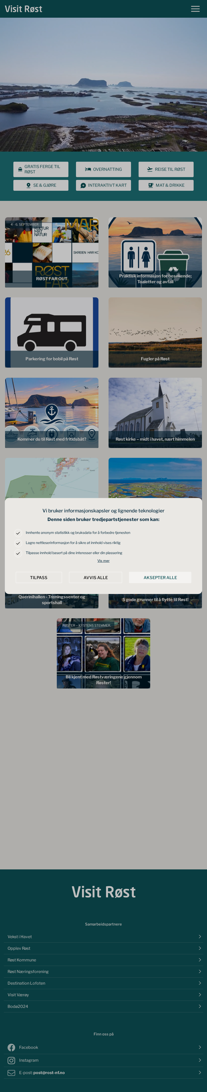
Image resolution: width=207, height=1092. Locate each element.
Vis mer (103, 561)
